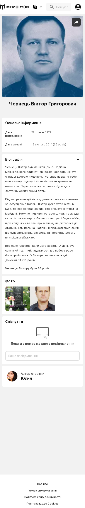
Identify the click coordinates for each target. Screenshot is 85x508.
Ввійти (78, 7)
